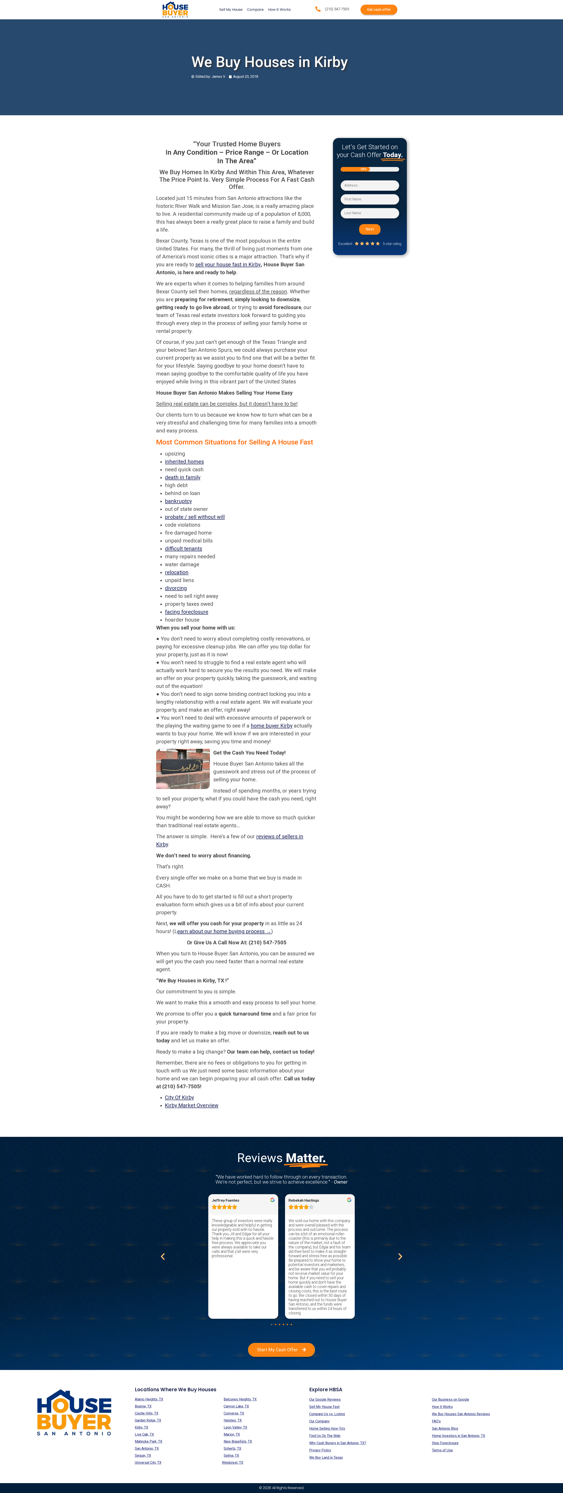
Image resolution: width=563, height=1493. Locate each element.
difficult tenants (183, 549)
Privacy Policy (320, 1450)
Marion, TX (232, 1434)
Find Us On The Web (324, 1436)
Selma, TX (231, 1455)
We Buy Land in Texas (326, 1457)
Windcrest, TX (232, 1462)
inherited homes (184, 462)
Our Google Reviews (325, 1399)
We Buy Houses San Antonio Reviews (461, 1414)
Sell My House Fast (324, 1407)
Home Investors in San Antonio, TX (458, 1436)
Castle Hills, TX (146, 1413)
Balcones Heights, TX (240, 1399)
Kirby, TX (141, 1427)
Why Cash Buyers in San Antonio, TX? (337, 1443)
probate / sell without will (195, 517)
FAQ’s (436, 1421)
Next (370, 229)
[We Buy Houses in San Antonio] (175, 10)
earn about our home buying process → (224, 931)
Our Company (319, 1421)
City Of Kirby (179, 1097)
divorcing (176, 588)
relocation (176, 572)
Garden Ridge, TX (148, 1420)
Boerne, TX (143, 1406)
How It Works (279, 9)
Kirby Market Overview (191, 1105)
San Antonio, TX (147, 1448)
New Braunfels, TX (238, 1441)
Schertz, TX (232, 1448)
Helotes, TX (233, 1420)
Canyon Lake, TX (236, 1406)
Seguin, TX (143, 1455)
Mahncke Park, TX (148, 1441)
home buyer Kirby (271, 726)
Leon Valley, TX (235, 1427)
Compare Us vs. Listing (327, 1414)
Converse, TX (234, 1413)
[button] (271, 1324)
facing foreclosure (186, 612)
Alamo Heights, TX (149, 1399)
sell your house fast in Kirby (228, 264)
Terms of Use (442, 1450)
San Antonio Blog (445, 1428)
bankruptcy (178, 501)
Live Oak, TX (144, 1434)
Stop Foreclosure (445, 1443)
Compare (255, 9)
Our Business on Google (450, 1399)
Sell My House (231, 9)
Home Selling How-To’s (327, 1428)
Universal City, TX (148, 1462)
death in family (182, 477)
